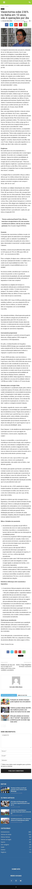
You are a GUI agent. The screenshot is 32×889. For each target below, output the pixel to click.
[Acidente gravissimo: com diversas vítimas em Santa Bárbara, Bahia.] (5, 821)
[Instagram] (16, 881)
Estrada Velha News (7, 20)
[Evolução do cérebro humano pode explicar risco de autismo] (5, 702)
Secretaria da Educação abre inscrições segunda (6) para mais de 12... (20, 803)
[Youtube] (20, 881)
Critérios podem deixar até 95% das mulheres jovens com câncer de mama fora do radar (20, 710)
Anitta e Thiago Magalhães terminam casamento (23, 665)
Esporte (3, 842)
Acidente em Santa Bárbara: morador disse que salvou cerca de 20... (21, 811)
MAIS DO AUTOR (22, 695)
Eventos (3, 849)
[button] (29, 2)
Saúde (2, 9)
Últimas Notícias (5, 837)
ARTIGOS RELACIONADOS (9, 695)
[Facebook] (11, 881)
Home (2, 6)
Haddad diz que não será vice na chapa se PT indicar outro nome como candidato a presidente (8, 667)
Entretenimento (5, 832)
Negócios (3, 852)
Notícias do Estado (6, 834)
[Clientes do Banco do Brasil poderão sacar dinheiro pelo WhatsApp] (5, 790)
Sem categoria (5, 844)
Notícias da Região (6, 839)
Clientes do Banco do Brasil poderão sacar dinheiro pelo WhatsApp (19, 789)
